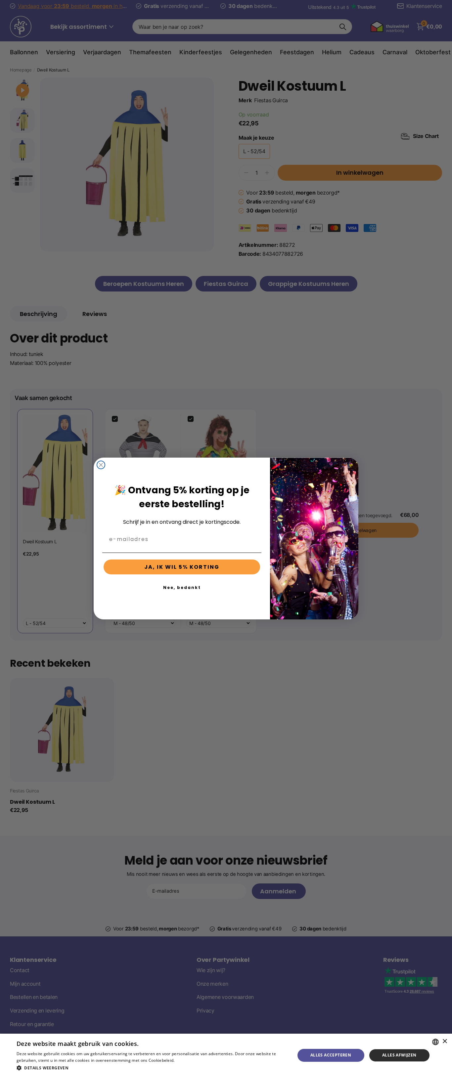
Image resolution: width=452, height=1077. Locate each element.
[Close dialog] (101, 465)
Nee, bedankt (182, 587)
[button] (152, 1068)
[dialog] (226, 1055)
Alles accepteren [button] (330, 1055)
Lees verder (187, 1060)
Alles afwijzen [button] (399, 1055)
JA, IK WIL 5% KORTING (181, 567)
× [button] (444, 1041)
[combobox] (435, 1042)
